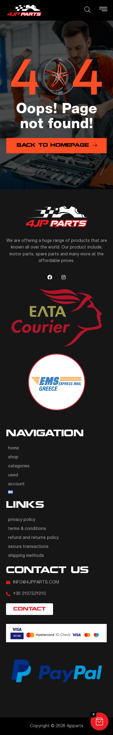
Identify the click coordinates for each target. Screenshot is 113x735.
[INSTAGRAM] (63, 277)
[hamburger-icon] (103, 10)
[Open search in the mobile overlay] (87, 10)
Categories (19, 466)
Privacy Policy (21, 520)
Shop (13, 457)
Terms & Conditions (27, 529)
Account (16, 484)
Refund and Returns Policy (33, 538)
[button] (99, 722)
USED (13, 475)
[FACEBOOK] (49, 277)
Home (13, 448)
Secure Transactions (28, 547)
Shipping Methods (26, 556)
